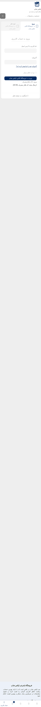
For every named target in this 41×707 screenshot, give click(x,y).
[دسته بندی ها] (20, 703)
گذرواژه (34, 58)
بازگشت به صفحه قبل (20, 96)
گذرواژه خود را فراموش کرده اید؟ (26, 66)
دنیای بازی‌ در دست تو (35, 11)
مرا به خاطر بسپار (29, 72)
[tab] (30, 26)
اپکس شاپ (37, 9)
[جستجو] (2, 16)
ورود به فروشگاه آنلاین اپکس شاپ (20, 78)
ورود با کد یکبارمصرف (29, 82)
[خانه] (37, 703)
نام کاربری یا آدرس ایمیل (29, 46)
